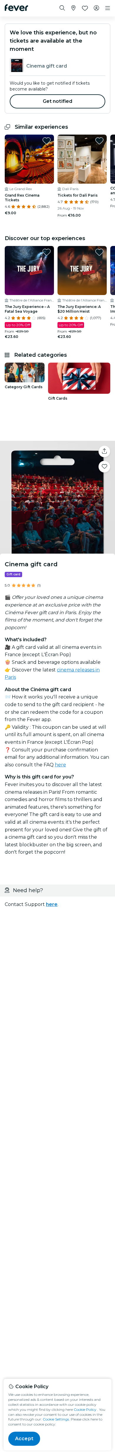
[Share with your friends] (104, 451)
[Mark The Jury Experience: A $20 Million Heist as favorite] (99, 252)
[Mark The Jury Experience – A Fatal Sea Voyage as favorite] (46, 252)
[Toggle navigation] (107, 8)
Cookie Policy (85, 1409)
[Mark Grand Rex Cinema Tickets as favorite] (46, 141)
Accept (24, 1438)
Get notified (58, 101)
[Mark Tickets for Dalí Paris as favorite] (99, 141)
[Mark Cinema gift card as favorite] (104, 467)
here (60, 765)
